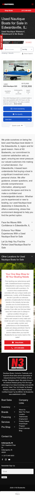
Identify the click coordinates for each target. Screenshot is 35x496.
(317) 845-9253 (26, 10)
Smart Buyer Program (23, 424)
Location (22, 414)
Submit (4, 477)
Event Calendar (24, 428)
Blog (20, 430)
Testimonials (23, 416)
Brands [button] (4, 411)
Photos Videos (24, 421)
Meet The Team (24, 412)
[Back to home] (8, 4)
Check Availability (19, 109)
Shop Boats (9, 10)
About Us (22, 409)
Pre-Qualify (18, 114)
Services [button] (5, 421)
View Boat (8, 119)
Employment (23, 419)
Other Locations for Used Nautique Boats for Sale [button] (13, 258)
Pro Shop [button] (5, 426)
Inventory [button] (5, 406)
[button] (33, 4)
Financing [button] (6, 416)
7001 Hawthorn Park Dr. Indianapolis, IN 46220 (8, 448)
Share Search (28, 53)
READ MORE (18, 104)
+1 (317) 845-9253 (7, 455)
